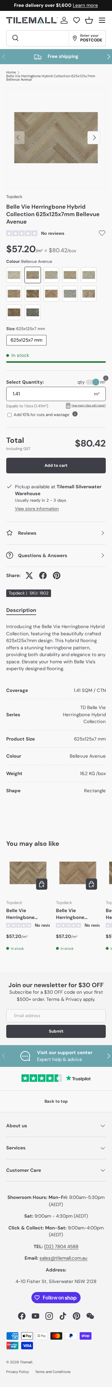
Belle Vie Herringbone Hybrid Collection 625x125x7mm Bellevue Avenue (50, 78)
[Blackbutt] (51, 293)
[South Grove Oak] (14, 312)
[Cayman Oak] (88, 275)
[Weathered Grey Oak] (32, 312)
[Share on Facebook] (43, 575)
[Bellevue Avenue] (32, 275)
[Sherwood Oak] (14, 293)
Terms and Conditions (53, 1372)
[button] (89, 20)
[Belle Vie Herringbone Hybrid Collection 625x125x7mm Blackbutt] (78, 873)
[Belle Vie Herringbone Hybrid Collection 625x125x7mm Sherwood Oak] (28, 873)
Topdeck (14, 196)
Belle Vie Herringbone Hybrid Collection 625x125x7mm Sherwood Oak (26, 914)
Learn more (85, 5)
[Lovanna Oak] (14, 275)
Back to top (56, 1101)
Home (11, 72)
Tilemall (26, 1362)
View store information (37, 508)
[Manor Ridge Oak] (70, 275)
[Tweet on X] (29, 575)
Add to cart (56, 465)
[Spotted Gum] (32, 293)
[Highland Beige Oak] (70, 293)
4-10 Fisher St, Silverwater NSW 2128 (56, 1281)
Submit (56, 1031)
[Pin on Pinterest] (56, 575)
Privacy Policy (17, 1372)
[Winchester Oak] (51, 275)
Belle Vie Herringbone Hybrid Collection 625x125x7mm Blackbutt (76, 914)
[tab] (21, 611)
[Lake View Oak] (88, 293)
